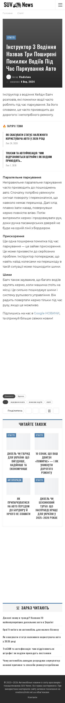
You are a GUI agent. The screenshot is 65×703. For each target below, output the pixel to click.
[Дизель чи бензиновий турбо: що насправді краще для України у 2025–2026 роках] (46, 486)
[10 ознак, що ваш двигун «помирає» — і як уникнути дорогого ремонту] (46, 441)
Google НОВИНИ (46, 313)
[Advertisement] (32, 356)
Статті (11, 37)
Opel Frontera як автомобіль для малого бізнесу (31, 629)
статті (49, 402)
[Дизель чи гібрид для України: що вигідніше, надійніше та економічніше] (18, 441)
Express (21, 396)
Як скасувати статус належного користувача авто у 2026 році (27, 136)
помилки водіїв (35, 402)
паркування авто (18, 402)
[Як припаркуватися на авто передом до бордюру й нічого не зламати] (18, 486)
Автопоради (14, 480)
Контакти (32, 697)
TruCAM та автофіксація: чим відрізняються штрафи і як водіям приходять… (29, 156)
